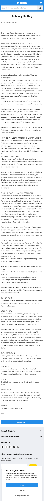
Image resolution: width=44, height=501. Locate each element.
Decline (22, 490)
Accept (22, 485)
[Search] (40, 7)
